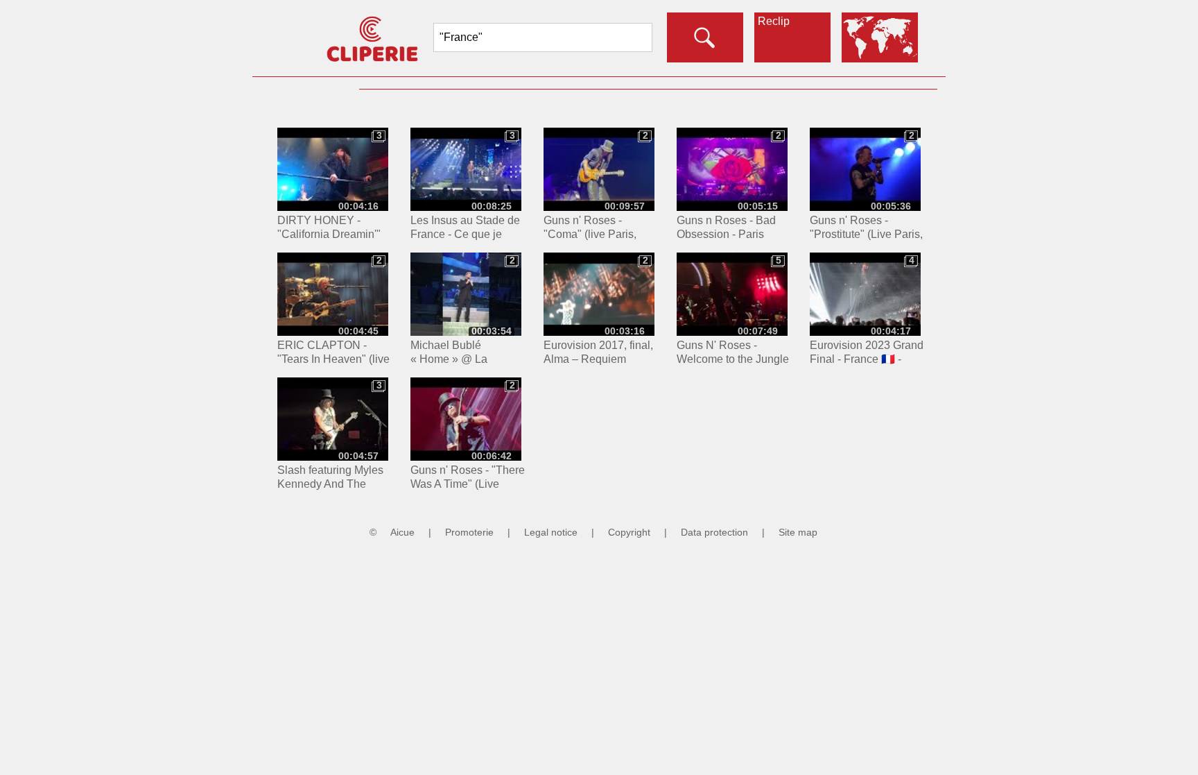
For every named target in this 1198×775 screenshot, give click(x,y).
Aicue (402, 532)
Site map (798, 532)
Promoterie (469, 532)
